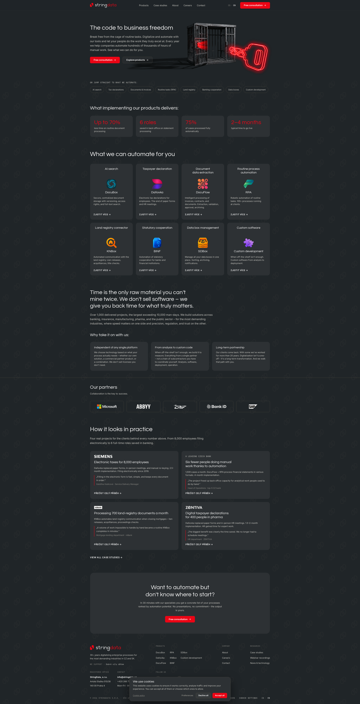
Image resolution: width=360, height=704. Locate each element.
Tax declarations (116, 89)
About (175, 5)
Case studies (160, 5)
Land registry (189, 89)
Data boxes (233, 89)
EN (234, 5)
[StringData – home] (103, 5)
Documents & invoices (141, 89)
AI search (97, 89)
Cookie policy (139, 695)
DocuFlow (161, 663)
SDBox (184, 652)
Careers (188, 5)
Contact (201, 5)
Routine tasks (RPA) (167, 89)
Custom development (256, 89)
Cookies (230, 698)
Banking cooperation (211, 89)
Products (143, 5)
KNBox (173, 657)
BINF (172, 663)
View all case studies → (106, 557)
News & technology (260, 663)
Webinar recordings (260, 657)
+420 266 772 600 (126, 681)
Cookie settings (248, 698)
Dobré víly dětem (115, 664)
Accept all (220, 695)
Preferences (187, 695)
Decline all (203, 695)
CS (229, 5)
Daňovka (160, 657)
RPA (172, 652)
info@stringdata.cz (127, 677)
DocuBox (160, 652)
